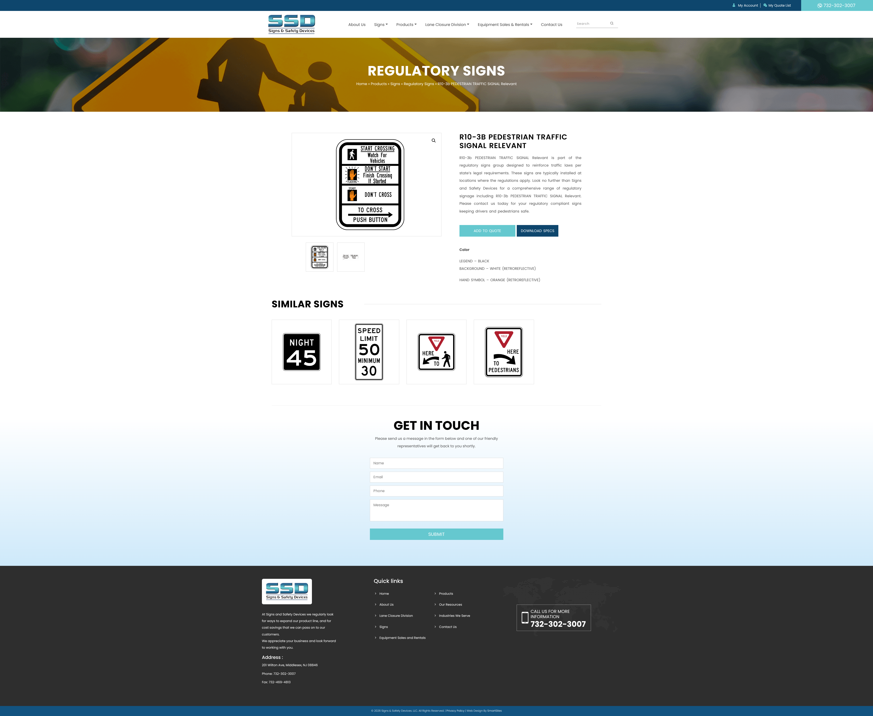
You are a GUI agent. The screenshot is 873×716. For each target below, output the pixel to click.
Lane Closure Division (445, 24)
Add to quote (487, 230)
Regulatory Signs (419, 83)
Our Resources (450, 604)
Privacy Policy (455, 711)
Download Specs (537, 230)
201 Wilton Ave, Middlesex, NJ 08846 (290, 665)
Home (361, 83)
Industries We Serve (454, 615)
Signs (379, 24)
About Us (357, 24)
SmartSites (494, 711)
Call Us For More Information (558, 619)
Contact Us (551, 24)
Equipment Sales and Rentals (402, 637)
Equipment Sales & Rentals (503, 24)
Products (405, 24)
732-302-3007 (284, 673)
